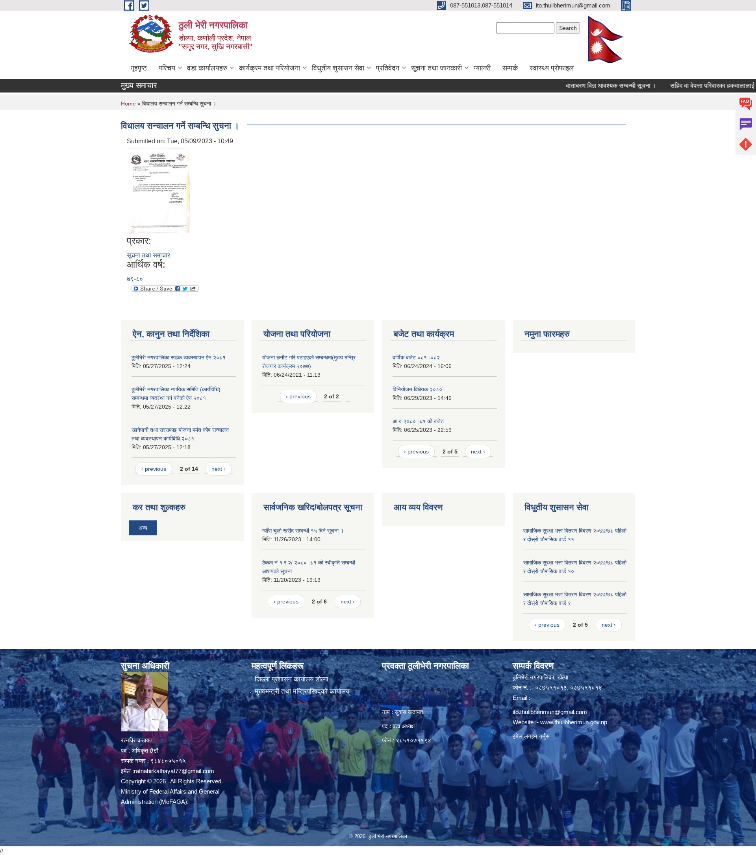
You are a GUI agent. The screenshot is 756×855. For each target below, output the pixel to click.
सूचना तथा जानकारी (436, 68)
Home (128, 103)
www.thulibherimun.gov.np (573, 722)
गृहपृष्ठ (139, 68)
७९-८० (135, 279)
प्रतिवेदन (387, 68)
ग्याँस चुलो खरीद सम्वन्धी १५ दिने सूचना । (303, 530)
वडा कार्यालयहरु (207, 68)
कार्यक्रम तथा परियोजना (269, 68)
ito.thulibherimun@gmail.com (550, 712)
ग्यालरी (482, 68)
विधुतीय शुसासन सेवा (338, 68)
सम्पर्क (510, 68)
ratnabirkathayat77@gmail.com (174, 771)
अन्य (143, 528)
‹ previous (153, 469)
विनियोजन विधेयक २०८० (417, 389)
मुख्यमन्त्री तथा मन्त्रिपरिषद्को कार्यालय (302, 691)
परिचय (167, 68)
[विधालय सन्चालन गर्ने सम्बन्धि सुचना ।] (159, 190)
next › (218, 469)
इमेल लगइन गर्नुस (531, 736)
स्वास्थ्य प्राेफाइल (552, 68)
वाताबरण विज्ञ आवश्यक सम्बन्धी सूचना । (590, 85)
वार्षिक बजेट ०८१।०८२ (416, 357)
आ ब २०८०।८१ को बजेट (418, 421)
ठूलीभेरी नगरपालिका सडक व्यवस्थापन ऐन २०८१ (179, 357)
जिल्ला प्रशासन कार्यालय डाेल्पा (291, 679)
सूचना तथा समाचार (148, 255)
